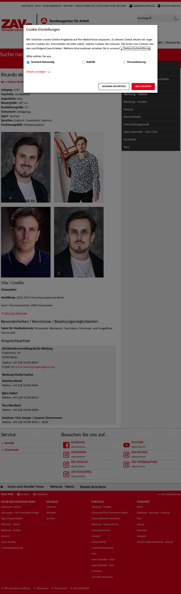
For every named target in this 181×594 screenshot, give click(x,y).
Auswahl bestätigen (114, 86)
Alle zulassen (143, 86)
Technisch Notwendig (42, 62)
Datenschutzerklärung (136, 48)
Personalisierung (136, 62)
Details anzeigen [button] (36, 71)
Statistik (90, 62)
